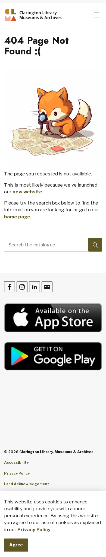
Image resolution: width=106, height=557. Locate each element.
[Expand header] (98, 15)
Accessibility (16, 462)
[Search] (95, 245)
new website (27, 191)
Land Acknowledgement (26, 484)
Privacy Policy (34, 529)
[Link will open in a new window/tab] (53, 317)
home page (17, 216)
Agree (16, 544)
